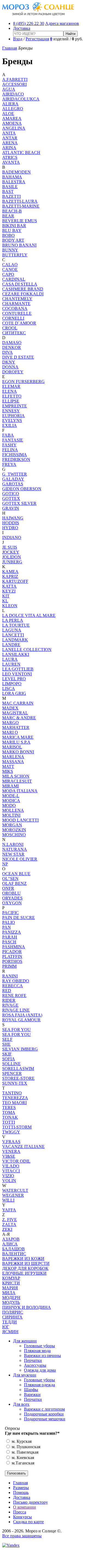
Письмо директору (30, 1502)
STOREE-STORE (18, 1078)
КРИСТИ (11, 1283)
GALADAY (13, 479)
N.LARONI (12, 844)
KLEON (9, 605)
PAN (6, 927)
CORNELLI (13, 318)
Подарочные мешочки (44, 1419)
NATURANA (14, 849)
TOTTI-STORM (17, 1127)
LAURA (10, 659)
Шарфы (31, 1389)
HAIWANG (12, 518)
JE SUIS (9, 547)
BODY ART (13, 240)
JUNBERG (12, 562)
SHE (6, 1044)
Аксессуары (35, 1365)
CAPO (8, 274)
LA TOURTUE (16, 625)
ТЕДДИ (9, 1322)
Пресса (19, 1512)
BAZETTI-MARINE (20, 206)
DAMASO (12, 342)
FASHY (9, 445)
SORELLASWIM (18, 1068)
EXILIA (9, 425)
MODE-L (10, 795)
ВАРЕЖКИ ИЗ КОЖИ (23, 1258)
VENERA (11, 1151)
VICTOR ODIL (16, 1161)
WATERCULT (15, 1190)
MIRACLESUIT (17, 781)
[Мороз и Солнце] (38, 14)
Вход (17, 39)
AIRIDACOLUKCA (20, 99)
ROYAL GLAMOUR (21, 1020)
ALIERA (10, 104)
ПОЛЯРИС (12, 1312)
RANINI (10, 976)
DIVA (7, 352)
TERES (9, 1107)
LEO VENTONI (17, 674)
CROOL (9, 328)
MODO (9, 805)
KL (5, 601)
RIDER (9, 1000)
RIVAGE (10, 1005)
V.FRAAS (11, 1141)
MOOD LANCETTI (20, 820)
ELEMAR (11, 386)
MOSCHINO (14, 834)
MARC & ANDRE (19, 717)
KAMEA (10, 571)
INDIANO (11, 537)
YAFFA (9, 1210)
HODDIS (10, 523)
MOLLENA (13, 810)
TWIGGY (11, 1132)
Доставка (21, 28)
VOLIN (9, 1180)
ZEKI (7, 1229)
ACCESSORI (14, 84)
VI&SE (8, 1156)
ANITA (9, 133)
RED (6, 990)
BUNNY (10, 250)
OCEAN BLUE (16, 873)
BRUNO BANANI (19, 245)
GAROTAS (12, 484)
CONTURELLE (17, 313)
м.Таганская (22, 1463)
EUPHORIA (13, 415)
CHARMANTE (16, 303)
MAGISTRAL (15, 713)
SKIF (7, 1054)
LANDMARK (15, 639)
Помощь (21, 1492)
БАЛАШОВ (13, 1249)
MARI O (10, 732)
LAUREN (11, 664)
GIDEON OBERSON (21, 488)
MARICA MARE (17, 737)
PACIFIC (10, 912)
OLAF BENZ (14, 883)
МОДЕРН (11, 1297)
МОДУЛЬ (11, 1302)
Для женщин (25, 1341)
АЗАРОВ (11, 1239)
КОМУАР (11, 1278)
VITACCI (11, 1171)
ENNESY (11, 410)
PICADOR (12, 951)
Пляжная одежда (39, 1384)
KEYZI (9, 591)
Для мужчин (24, 1375)
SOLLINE (11, 1063)
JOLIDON (11, 557)
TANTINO (12, 1093)
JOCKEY (10, 552)
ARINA (9, 147)
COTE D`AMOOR (19, 323)
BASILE (10, 186)
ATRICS (9, 157)
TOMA (8, 1112)
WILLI (8, 1200)
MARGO (10, 722)
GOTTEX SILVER (19, 503)
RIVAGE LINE (16, 1010)
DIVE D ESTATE (18, 357)
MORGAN (12, 825)
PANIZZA (11, 932)
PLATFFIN (12, 956)
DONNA (10, 367)
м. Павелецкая (24, 1452)
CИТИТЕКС (14, 333)
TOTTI (8, 1122)
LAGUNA (11, 630)
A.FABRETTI (14, 79)
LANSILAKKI (15, 654)
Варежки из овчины (42, 1355)
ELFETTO (12, 396)
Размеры (21, 1487)
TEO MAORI (14, 1102)
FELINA (10, 449)
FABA (8, 435)
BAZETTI (11, 196)
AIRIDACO (13, 94)
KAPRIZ (10, 576)
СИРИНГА (12, 1317)
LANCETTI (13, 635)
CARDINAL (13, 279)
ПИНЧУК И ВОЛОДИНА (26, 1307)
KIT (6, 596)
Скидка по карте (28, 1521)
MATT (8, 766)
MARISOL (12, 747)
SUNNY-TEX (14, 1083)
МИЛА (9, 1292)
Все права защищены (22, 1535)
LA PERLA (12, 620)
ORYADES (12, 898)
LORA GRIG (14, 693)
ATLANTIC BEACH (21, 152)
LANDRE (11, 644)
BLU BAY (12, 230)
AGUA (8, 89)
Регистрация (37, 39)
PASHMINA (13, 946)
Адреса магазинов (62, 23)
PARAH (9, 937)
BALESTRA (13, 181)
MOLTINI (11, 815)
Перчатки (33, 1360)
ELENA (9, 391)
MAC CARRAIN (17, 703)
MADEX (10, 708)
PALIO (8, 922)
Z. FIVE (9, 1219)
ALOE (8, 113)
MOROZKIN (14, 830)
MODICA (11, 800)
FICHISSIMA (14, 454)
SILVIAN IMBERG (20, 1049)
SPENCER (12, 1073)
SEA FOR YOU (16, 1029)
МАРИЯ (10, 1288)
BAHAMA (12, 177)
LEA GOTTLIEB (17, 669)
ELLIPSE (10, 401)
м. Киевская (22, 1457)
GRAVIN (10, 508)
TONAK (10, 1117)
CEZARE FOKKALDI (23, 294)
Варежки (32, 1394)
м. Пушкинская (25, 1446)
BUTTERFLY (14, 255)
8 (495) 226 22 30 (28, 23)
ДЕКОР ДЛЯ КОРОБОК (25, 1268)
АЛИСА (10, 1244)
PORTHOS (12, 961)
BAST (8, 191)
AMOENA (12, 123)
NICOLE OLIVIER (19, 859)
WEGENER (13, 1195)
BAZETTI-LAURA (20, 201)
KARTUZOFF (15, 581)
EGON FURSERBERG (23, 381)
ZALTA (9, 1224)
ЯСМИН (10, 1331)
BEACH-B (12, 211)
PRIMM (9, 966)
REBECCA (12, 985)
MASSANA (13, 761)
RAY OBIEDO (15, 981)
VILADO (10, 1166)
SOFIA (8, 1059)
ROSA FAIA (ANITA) (22, 1015)
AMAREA (12, 118)
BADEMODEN (16, 172)
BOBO (8, 235)
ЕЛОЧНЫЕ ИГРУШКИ (24, 1273)
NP (5, 864)
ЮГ (5, 1327)
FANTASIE (12, 440)
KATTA (9, 586)
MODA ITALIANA (20, 791)
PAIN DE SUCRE (18, 917)
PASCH (9, 942)
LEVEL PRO (14, 678)
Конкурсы (22, 1517)
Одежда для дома (40, 1370)
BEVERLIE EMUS (19, 220)
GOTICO (10, 493)
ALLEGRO (12, 108)
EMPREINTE (14, 406)
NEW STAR (13, 854)
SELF (7, 1039)
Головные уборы (39, 1345)
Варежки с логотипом (44, 1409)
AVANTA (11, 162)
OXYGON (12, 903)
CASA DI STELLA (19, 284)
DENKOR (11, 347)
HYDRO (10, 527)
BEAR (8, 216)
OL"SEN (10, 878)
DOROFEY (12, 371)
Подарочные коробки (44, 1414)
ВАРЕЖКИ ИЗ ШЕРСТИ (26, 1263)
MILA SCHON (15, 776)
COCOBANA (14, 308)
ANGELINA (13, 128)
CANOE (10, 269)
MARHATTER (15, 727)
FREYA (9, 464)
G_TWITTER (14, 474)
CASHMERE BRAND (22, 289)
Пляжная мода (37, 1350)
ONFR (8, 888)
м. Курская (21, 1441)
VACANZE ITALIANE (23, 1146)
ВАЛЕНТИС (14, 1253)
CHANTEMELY (17, 298)
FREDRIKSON (16, 459)
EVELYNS (12, 420)
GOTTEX (11, 498)
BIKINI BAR (14, 225)
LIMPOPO (12, 683)
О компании (24, 1507)
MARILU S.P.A (16, 742)
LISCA (8, 688)
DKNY (8, 362)
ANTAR (9, 138)
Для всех (21, 1404)
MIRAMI (10, 786)
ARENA (10, 142)
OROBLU (11, 893)
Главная (9, 48)
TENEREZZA (15, 1098)
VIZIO (8, 1175)
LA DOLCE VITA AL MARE (29, 615)
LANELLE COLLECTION (26, 649)
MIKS (7, 771)
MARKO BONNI (18, 752)
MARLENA (13, 756)
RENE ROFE (14, 995)
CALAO (10, 264)
